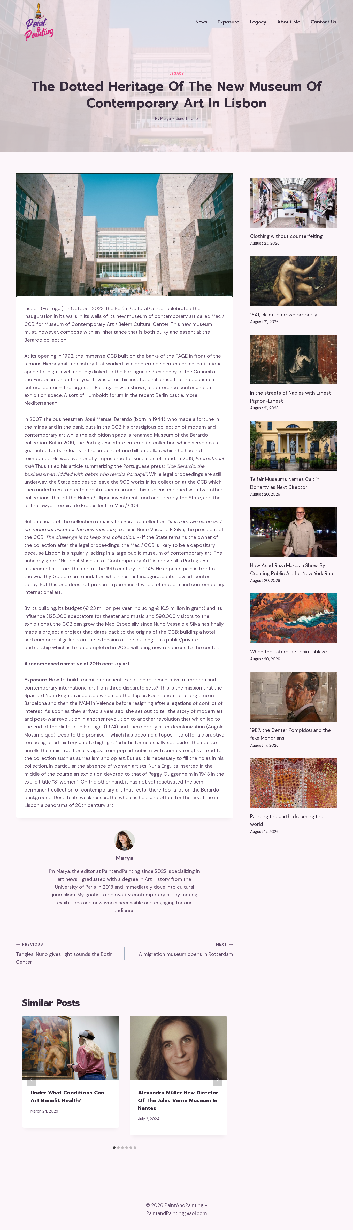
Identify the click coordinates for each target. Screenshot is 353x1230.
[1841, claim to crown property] (293, 281)
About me (288, 22)
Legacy (258, 22)
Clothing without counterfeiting (286, 236)
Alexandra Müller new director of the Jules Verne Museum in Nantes (178, 1100)
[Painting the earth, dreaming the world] (293, 783)
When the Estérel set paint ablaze (288, 651)
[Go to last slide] (31, 1079)
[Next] (217, 1079)
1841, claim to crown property (283, 314)
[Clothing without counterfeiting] (293, 203)
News (201, 22)
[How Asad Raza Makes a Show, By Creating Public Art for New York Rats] (293, 532)
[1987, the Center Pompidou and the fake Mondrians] (293, 697)
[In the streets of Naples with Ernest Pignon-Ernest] (293, 359)
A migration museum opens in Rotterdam (186, 950)
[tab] (114, 1147)
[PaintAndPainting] (37, 22)
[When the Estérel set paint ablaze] (293, 618)
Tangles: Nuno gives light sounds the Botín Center (64, 953)
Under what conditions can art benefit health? (67, 1096)
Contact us (323, 22)
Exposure (228, 22)
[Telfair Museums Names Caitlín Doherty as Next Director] (293, 446)
